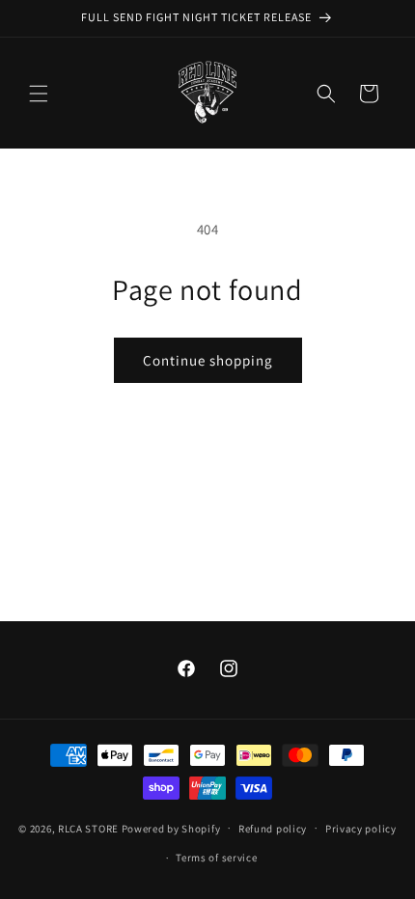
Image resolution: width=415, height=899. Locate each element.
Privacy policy (361, 828)
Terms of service (216, 857)
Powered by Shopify (171, 827)
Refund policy (272, 828)
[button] (38, 93)
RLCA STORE (90, 827)
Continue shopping (208, 360)
